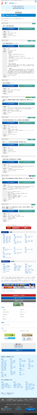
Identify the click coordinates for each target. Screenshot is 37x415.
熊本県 (26, 241)
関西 (11, 359)
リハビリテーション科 (28, 268)
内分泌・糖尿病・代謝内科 (7, 269)
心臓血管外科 (16, 266)
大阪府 (15, 241)
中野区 (4, 239)
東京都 (2, 359)
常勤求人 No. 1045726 (5, 80)
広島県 (18, 252)
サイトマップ (27, 400)
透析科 (26, 267)
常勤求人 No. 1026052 (5, 117)
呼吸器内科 (8, 266)
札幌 (3, 249)
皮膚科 (26, 266)
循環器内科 (4, 266)
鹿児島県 (26, 242)
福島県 (10, 254)
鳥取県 (21, 252)
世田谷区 (10, 238)
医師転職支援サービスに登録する (19, 295)
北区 (9, 240)
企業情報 (25, 399)
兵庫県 (18, 241)
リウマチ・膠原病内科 (6, 271)
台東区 (4, 240)
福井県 (15, 249)
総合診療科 (31, 389)
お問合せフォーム (19, 350)
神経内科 (8, 267)
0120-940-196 (19, 8)
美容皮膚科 (26, 272)
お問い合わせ (9, 400)
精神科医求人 (22, 309)
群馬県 (15, 238)
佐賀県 (29, 240)
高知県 (26, 250)
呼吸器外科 (20, 266)
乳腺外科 (19, 269)
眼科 (31, 265)
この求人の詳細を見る (11, 28)
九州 (11, 370)
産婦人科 (15, 268)
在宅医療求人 (22, 316)
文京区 (10, 239)
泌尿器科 (15, 270)
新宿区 (4, 237)
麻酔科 (26, 269)
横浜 (18, 236)
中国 (14, 251)
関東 (2, 372)
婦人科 (18, 268)
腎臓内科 (4, 268)
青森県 (4, 253)
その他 (27, 390)
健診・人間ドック (27, 270)
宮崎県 (32, 241)
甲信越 (4, 256)
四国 (29, 364)
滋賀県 (21, 242)
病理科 (29, 271)
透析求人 (4, 316)
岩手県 (7, 253)
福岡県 (26, 240)
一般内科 (4, 265)
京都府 (15, 242)
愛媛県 (32, 249)
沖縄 (29, 368)
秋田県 (4, 254)
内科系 (4, 264)
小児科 (29, 265)
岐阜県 (32, 236)
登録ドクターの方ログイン (19, 298)
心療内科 (4, 272)
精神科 (32, 269)
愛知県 (26, 236)
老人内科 (4, 270)
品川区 (10, 237)
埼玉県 (21, 236)
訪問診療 (32, 270)
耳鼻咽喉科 (29, 266)
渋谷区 (7, 237)
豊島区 (7, 240)
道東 (3, 250)
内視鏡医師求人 (5, 314)
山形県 (7, 254)
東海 (11, 365)
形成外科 (15, 269)
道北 (11, 249)
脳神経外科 (15, 267)
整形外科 (19, 267)
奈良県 (18, 242)
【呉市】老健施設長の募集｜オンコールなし (10, 43)
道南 (6, 250)
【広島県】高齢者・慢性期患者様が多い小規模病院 (11, 159)
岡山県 (15, 252)
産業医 (26, 271)
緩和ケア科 (30, 272)
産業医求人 (4, 309)
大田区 (7, 238)
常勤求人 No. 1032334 (5, 139)
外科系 (15, 264)
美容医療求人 (22, 314)
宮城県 (10, 253)
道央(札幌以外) (7, 249)
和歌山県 (15, 243)
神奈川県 (15, 236)
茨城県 (18, 237)
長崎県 (32, 240)
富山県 (21, 249)
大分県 (29, 241)
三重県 (26, 237)
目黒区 (4, 238)
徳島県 (26, 249)
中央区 (7, 236)
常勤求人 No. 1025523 (5, 204)
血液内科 (4, 267)
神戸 (20, 241)
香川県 (29, 249)
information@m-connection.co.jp (18, 409)
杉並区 (7, 239)
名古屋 (29, 236)
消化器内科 (8, 265)
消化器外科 (19, 265)
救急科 (26, 265)
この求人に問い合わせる (27, 28)
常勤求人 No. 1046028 (5, 23)
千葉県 (15, 237)
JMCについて (21, 399)
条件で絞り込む (19, 12)
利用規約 (14, 400)
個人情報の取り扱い (20, 400)
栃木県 (21, 237)
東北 (20, 363)
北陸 (20, 372)
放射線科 (29, 269)
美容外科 (19, 270)
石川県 (18, 249)
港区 (10, 236)
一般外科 (15, 265)
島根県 (15, 253)
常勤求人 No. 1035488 (5, 97)
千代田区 (4, 236)
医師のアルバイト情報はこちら (7, 394)
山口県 (18, 253)
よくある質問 (31, 399)
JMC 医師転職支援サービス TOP (12, 399)
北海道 (20, 359)
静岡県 (29, 237)
